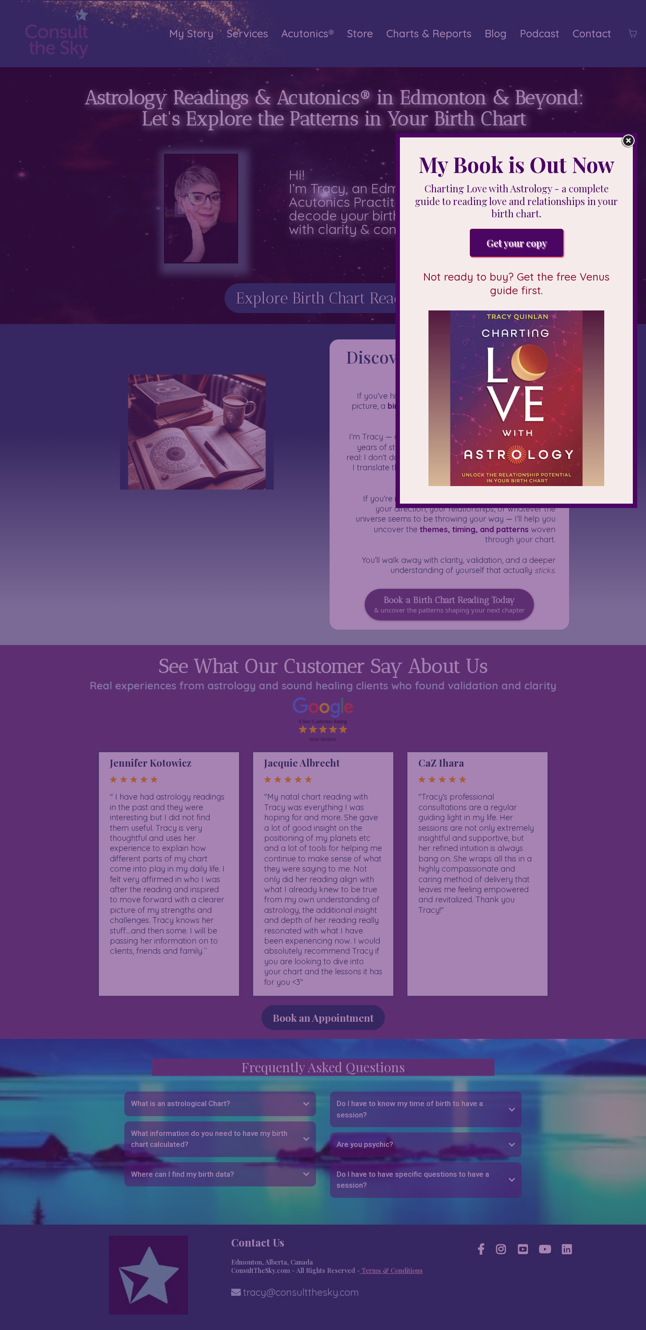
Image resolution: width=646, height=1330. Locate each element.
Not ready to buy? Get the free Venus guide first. (516, 283)
